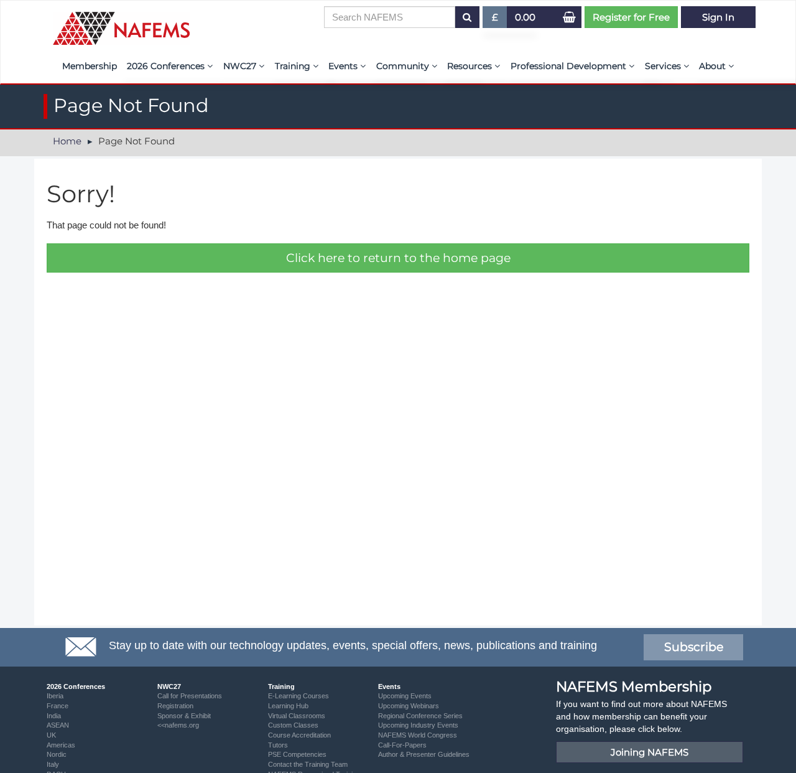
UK (51, 735)
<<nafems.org (178, 725)
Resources (470, 66)
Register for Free (631, 17)
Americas (61, 745)
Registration (175, 706)
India (54, 715)
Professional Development (570, 66)
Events (344, 66)
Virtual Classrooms (296, 715)
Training (294, 66)
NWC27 (241, 66)
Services (664, 66)
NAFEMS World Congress (417, 735)
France (57, 706)
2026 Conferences (167, 66)
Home (67, 141)
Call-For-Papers (402, 745)
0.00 (525, 17)
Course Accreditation (299, 735)
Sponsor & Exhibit (184, 715)
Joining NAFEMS (649, 752)
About (713, 66)
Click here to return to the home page (398, 258)
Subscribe (693, 647)
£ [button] (499, 19)
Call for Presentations (189, 696)
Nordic (57, 754)
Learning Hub (288, 706)
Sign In (718, 17)
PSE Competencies (297, 754)
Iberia (55, 696)
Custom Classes (293, 725)
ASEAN (58, 725)
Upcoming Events (405, 696)
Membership (89, 66)
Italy (53, 764)
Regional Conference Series (420, 715)
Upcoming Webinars (408, 706)
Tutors (278, 745)
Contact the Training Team (308, 764)
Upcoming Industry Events (418, 725)
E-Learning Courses (298, 696)
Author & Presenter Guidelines (424, 754)
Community (404, 66)
